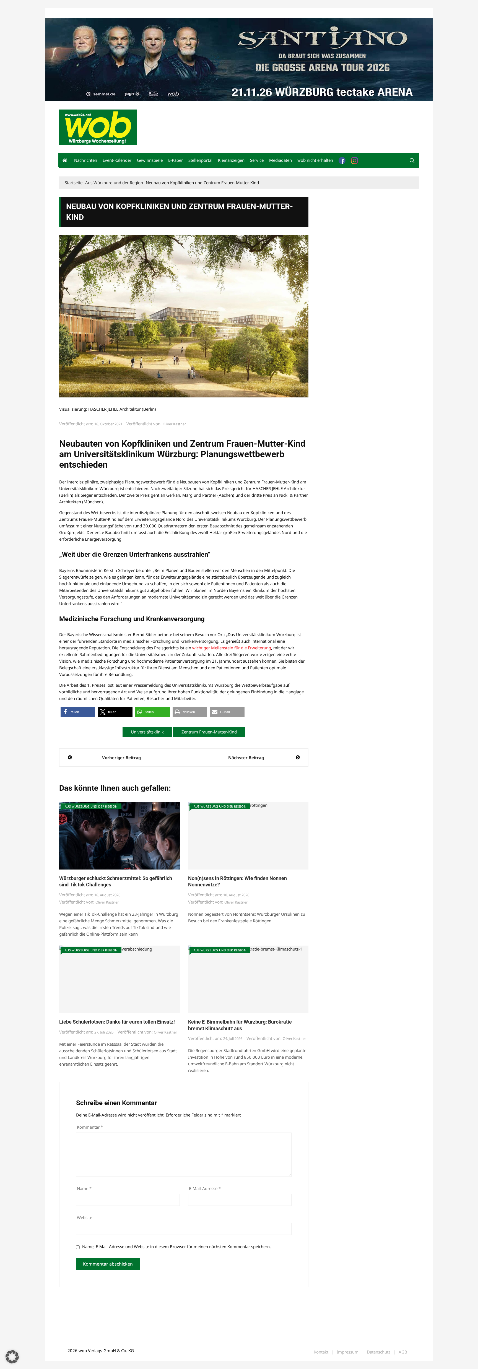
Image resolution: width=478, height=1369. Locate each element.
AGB (403, 1352)
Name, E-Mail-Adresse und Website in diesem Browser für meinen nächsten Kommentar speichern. (176, 1246)
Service (257, 160)
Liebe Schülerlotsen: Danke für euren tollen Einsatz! (117, 1022)
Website (84, 1217)
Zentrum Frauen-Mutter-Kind (209, 732)
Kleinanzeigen (231, 160)
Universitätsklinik (147, 732)
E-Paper (175, 160)
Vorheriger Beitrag (121, 757)
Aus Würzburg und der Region (91, 806)
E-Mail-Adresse (205, 1188)
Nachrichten (85, 160)
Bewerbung (162, 13)
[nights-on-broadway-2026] (239, 59)
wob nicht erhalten (97, 13)
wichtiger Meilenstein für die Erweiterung (231, 647)
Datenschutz (378, 1352)
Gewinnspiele (150, 160)
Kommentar (90, 1127)
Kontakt (122, 13)
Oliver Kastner (174, 423)
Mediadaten (69, 13)
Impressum (141, 13)
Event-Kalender (117, 160)
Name (84, 1188)
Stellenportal (200, 160)
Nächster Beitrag (246, 757)
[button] (412, 161)
